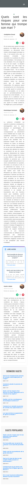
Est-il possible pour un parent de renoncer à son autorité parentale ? (13, 444)
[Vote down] (23, 43)
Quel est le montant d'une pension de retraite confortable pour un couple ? (13, 377)
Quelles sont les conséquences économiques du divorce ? (12, 400)
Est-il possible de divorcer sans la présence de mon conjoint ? (15, 256)
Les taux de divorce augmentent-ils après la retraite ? (13, 413)
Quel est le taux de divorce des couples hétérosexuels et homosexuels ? (12, 460)
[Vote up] (17, 43)
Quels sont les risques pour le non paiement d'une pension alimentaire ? (13, 436)
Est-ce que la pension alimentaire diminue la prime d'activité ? (13, 475)
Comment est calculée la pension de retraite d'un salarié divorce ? (13, 406)
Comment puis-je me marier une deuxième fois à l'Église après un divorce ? (13, 468)
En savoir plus (11, 265)
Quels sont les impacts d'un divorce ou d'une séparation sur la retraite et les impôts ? (13, 392)
